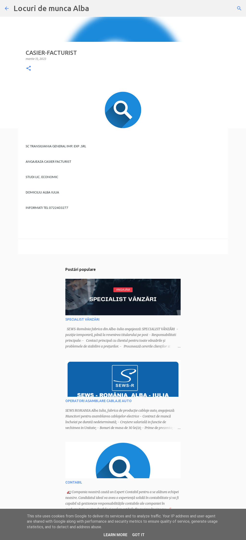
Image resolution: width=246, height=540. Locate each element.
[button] (28, 68)
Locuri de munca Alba (51, 8)
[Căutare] (239, 8)
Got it (138, 535)
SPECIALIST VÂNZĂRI (82, 319)
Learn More (115, 535)
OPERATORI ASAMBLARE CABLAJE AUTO (98, 401)
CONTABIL (73, 482)
